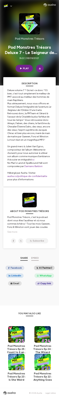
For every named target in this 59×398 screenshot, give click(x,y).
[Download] (40, 68)
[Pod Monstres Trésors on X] (20, 240)
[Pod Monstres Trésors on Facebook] (13, 240)
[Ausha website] (49, 5)
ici (33, 159)
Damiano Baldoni (33, 166)
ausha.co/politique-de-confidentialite (27, 176)
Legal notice (50, 393)
